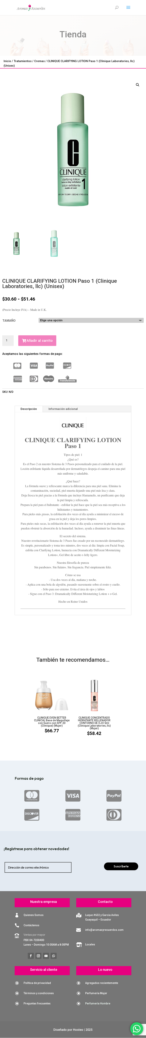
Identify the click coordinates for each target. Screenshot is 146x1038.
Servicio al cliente (43, 970)
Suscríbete (121, 866)
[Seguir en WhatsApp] (54, 956)
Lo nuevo (105, 970)
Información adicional (63, 409)
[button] (137, 84)
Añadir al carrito (40, 340)
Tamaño (9, 320)
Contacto (105, 902)
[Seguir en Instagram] (38, 956)
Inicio (7, 61)
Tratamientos (23, 61)
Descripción (29, 409)
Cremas (39, 61)
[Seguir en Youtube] (46, 956)
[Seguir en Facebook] (31, 956)
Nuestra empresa (43, 902)
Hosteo (78, 1030)
